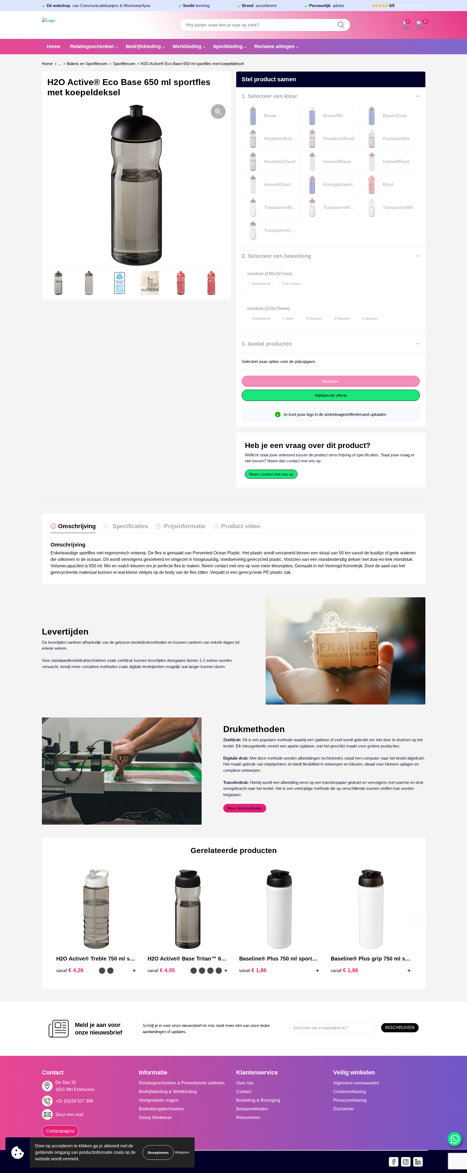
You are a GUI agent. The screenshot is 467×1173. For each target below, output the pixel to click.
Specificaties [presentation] (130, 526)
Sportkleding (228, 46)
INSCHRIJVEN (400, 1027)
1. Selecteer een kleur (269, 96)
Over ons (244, 1083)
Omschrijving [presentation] (77, 526)
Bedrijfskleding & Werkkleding (168, 1091)
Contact (243, 1091)
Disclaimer (343, 1109)
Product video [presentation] (240, 526)
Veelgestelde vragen (158, 1100)
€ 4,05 (161, 970)
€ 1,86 (252, 970)
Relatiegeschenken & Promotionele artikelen (182, 1083)
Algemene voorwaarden (356, 1083)
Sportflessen (124, 63)
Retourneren (248, 1117)
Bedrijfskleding (143, 46)
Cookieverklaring (349, 1091)
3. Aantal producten (267, 344)
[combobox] (265, 25)
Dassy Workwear (155, 1117)
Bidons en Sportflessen (87, 63)
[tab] (73, 527)
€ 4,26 (70, 970)
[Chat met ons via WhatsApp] (455, 1139)
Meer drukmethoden (244, 808)
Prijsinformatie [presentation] (184, 526)
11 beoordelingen (407, 5)
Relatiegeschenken (92, 46)
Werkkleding (186, 46)
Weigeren (182, 1152)
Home (53, 46)
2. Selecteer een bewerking (276, 256)
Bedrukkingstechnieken (161, 1109)
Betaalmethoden (252, 1109)
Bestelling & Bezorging (258, 1100)
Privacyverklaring (349, 1100)
